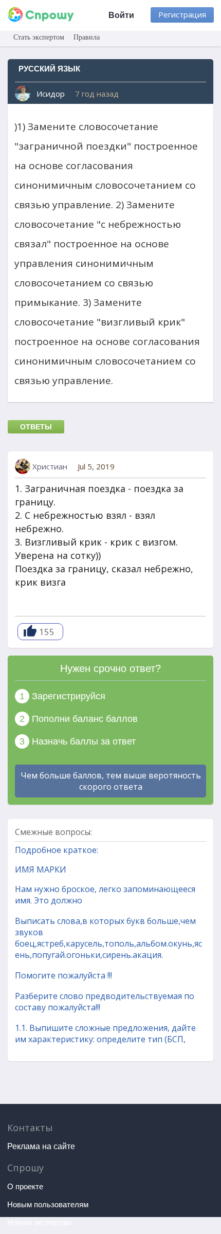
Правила (86, 37)
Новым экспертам (39, 1222)
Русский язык (49, 68)
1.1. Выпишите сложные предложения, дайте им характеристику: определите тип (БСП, (105, 1033)
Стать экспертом (38, 37)
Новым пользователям (47, 1204)
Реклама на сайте (41, 1146)
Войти (121, 15)
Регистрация (182, 14)
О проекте (25, 1186)
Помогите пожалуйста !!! (63, 975)
